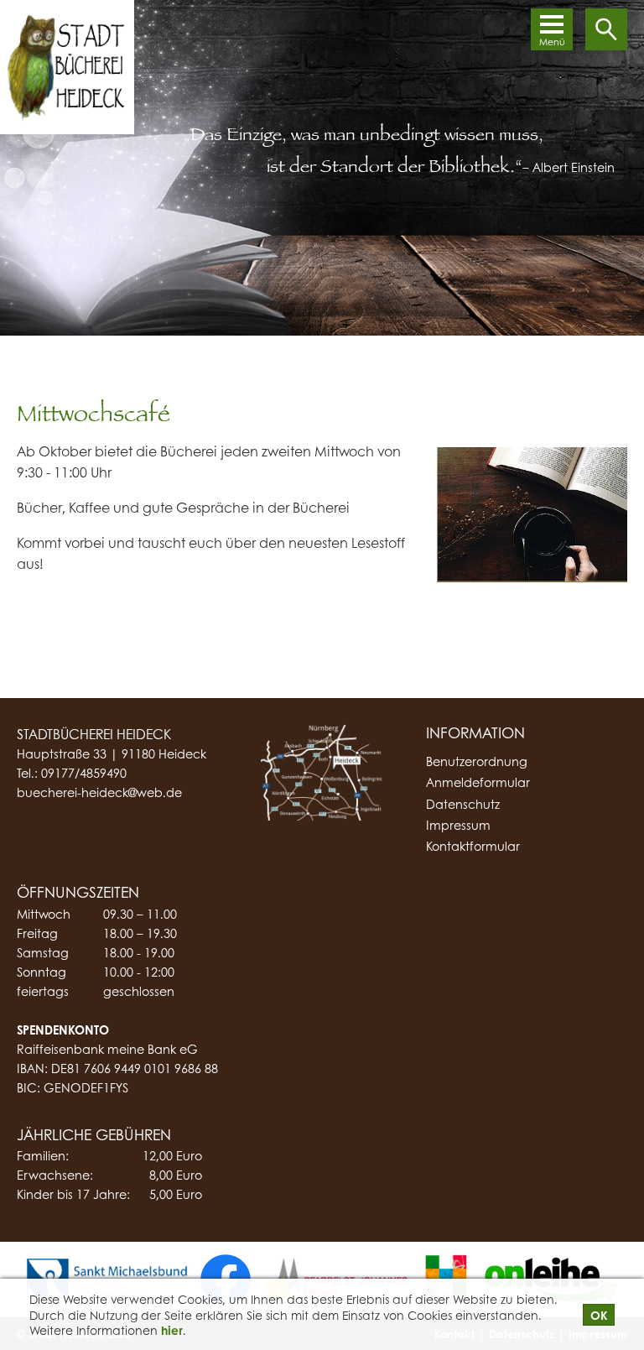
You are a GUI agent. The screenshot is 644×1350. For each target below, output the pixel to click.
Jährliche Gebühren (94, 1133)
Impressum (458, 825)
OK (598, 1314)
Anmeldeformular (478, 782)
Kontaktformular (473, 846)
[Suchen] (606, 29)
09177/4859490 (84, 772)
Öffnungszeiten (78, 891)
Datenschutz (463, 804)
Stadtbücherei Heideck (94, 733)
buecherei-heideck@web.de (99, 792)
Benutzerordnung (476, 761)
